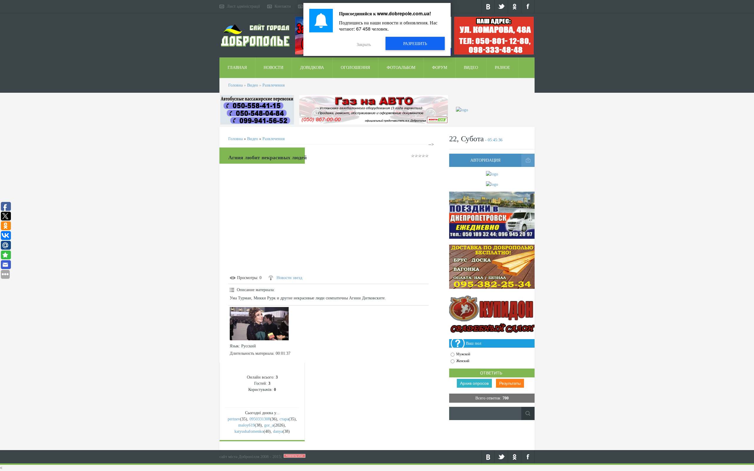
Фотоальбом (401, 67)
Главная (237, 67)
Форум (439, 67)
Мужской (463, 354)
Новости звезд (289, 278)
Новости (273, 67)
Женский (462, 361)
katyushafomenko (249, 431)
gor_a (269, 425)
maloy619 (246, 425)
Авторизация (485, 160)
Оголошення (355, 67)
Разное (502, 67)
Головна (235, 85)
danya (278, 431)
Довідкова (312, 67)
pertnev (234, 419)
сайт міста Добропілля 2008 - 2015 (250, 457)
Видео (471, 67)
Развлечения (273, 85)
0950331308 (259, 419)
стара (284, 419)
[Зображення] (259, 323)
